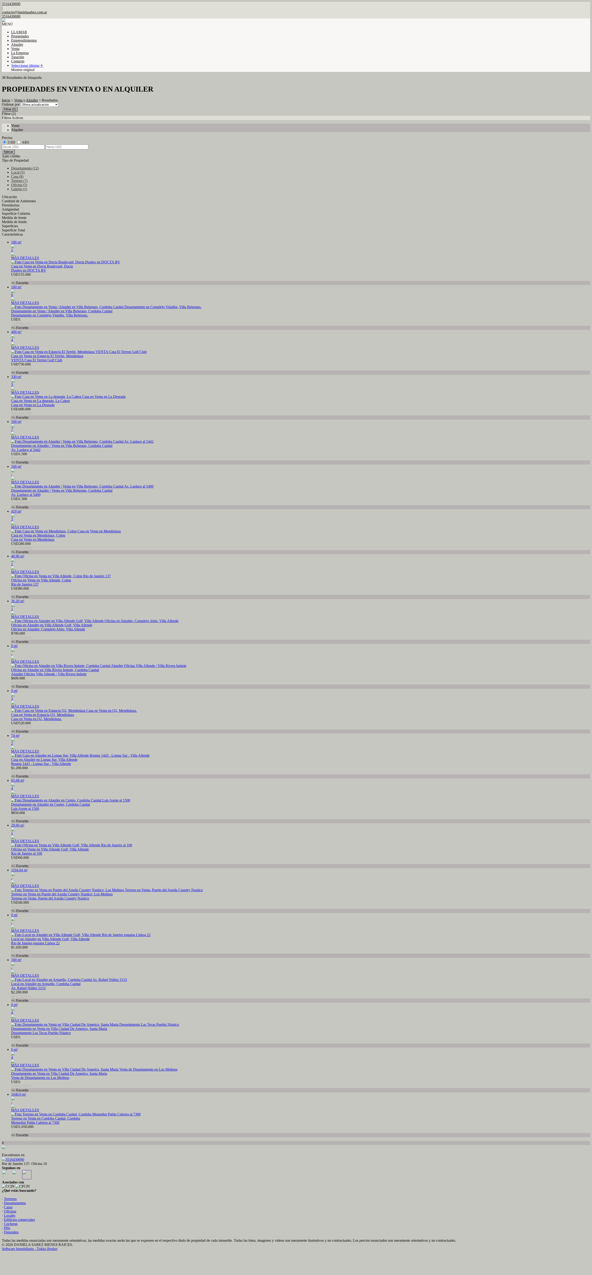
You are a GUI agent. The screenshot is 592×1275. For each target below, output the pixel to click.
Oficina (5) (19, 185)
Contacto (17, 61)
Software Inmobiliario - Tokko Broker (29, 1249)
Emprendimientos (24, 40)
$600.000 (21, 682)
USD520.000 (21, 727)
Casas (8, 1207)
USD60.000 (21, 862)
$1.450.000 (21, 951)
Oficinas (10, 1211)
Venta (15, 49)
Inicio (6, 100)
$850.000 (21, 817)
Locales (9, 1215)
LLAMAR (19, 32)
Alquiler (17, 44)
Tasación (17, 57)
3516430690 (15, 1159)
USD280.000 (21, 548)
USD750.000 (21, 368)
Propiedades (20, 36)
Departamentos (15, 1203)
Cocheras (11, 1224)
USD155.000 (21, 279)
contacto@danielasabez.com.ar (24, 12)
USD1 (21, 323)
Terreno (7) (19, 181)
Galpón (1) (19, 189)
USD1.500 (21, 458)
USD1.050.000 (22, 1131)
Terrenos (10, 1199)
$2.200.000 (21, 996)
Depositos (11, 1232)
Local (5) (18, 172)
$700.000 (21, 637)
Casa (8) (17, 176)
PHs (7, 1228)
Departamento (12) (25, 168)
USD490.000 (21, 413)
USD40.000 (21, 906)
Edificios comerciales (19, 1220)
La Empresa (20, 53)
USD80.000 (21, 593)
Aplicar (8, 152)
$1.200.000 (21, 772)
